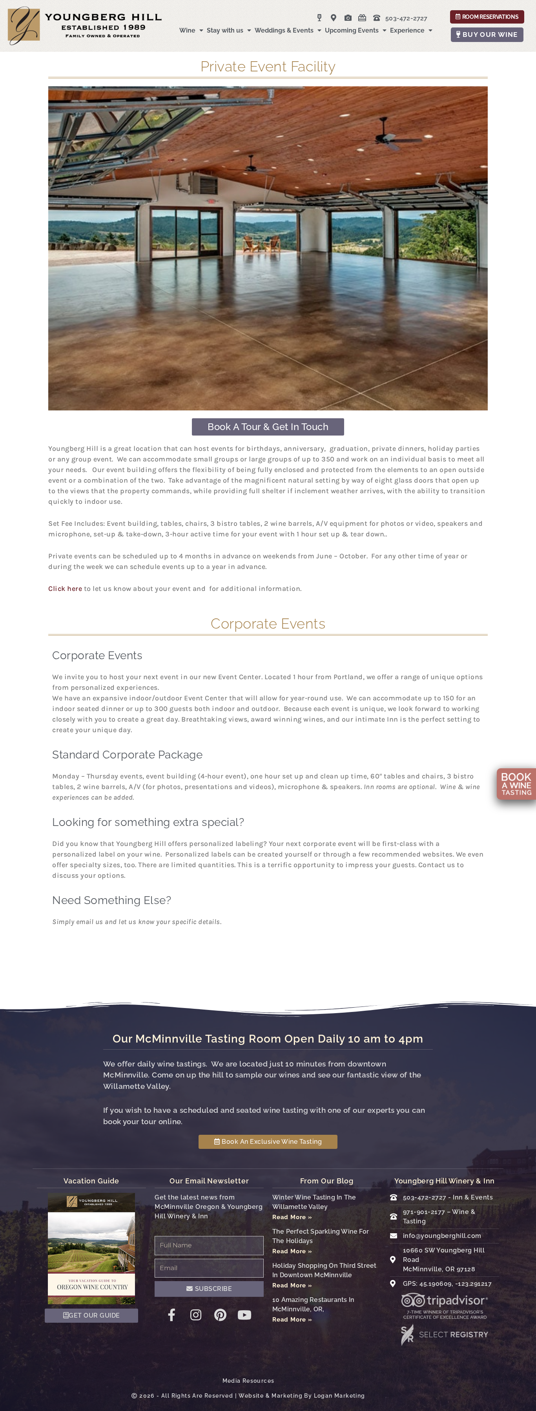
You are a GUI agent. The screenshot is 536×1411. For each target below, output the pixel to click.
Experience (407, 30)
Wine (187, 30)
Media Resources (248, 1381)
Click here (65, 588)
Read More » (292, 1217)
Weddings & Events (284, 30)
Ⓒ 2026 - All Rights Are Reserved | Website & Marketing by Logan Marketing (248, 1396)
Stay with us (225, 30)
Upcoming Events (352, 30)
